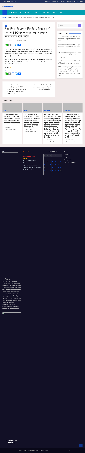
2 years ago (9, 40)
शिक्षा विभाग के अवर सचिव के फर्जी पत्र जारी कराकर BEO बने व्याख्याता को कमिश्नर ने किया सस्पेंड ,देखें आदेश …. (41, 87)
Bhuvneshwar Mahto (20, 40)
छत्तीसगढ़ (27, 12)
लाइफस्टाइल (54, 12)
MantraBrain (44, 450)
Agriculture (13, 12)
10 (44, 164)
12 (50, 164)
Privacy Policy (55, 1)
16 (60, 164)
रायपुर (49, 110)
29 (58, 170)
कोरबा (21, 12)
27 (52, 170)
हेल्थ (61, 12)
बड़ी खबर (43, 12)
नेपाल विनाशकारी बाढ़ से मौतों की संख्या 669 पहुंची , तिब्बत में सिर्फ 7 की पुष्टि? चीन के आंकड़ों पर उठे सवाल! (69, 39)
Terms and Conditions (72, 1)
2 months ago (49, 139)
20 (52, 167)
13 (52, 164)
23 (60, 167)
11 (47, 164)
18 (47, 167)
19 (50, 167)
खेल (48, 12)
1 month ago (28, 129)
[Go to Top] (81, 445)
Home (81, 1)
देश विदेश (35, 12)
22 (58, 167)
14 (55, 164)
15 (58, 164)
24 (44, 170)
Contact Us (62, 1)
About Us (47, 1)
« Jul (52, 176)
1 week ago (8, 127)
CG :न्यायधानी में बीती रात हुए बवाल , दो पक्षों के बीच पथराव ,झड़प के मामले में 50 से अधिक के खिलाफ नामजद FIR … (69, 55)
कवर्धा (6, 25)
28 (55, 170)
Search (79, 25)
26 (50, 170)
